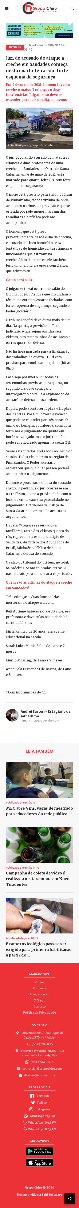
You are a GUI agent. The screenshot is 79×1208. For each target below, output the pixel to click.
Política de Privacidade (39, 1012)
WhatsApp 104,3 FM (42, 1123)
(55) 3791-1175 (42, 1044)
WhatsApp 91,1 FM (42, 1116)
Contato (39, 1006)
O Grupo (39, 1000)
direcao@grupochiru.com (41, 1075)
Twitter (42, 1102)
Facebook (42, 1096)
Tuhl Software (52, 1194)
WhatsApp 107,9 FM (42, 1129)
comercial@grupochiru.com (42, 1069)
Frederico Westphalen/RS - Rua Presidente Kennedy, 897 (42, 1053)
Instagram (42, 1109)
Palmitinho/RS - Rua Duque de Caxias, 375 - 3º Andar (42, 1035)
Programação (40, 994)
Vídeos (39, 982)
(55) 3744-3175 (42, 1062)
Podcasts (39, 988)
